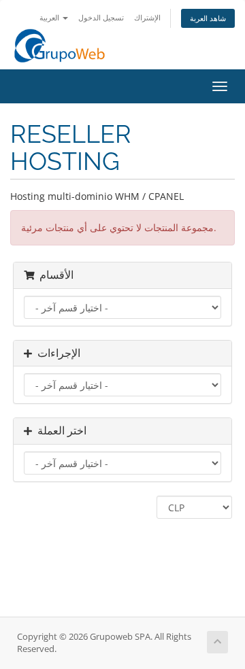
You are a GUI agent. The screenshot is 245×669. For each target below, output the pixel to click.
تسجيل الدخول (101, 17)
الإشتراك (147, 17)
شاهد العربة (208, 18)
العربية (50, 17)
